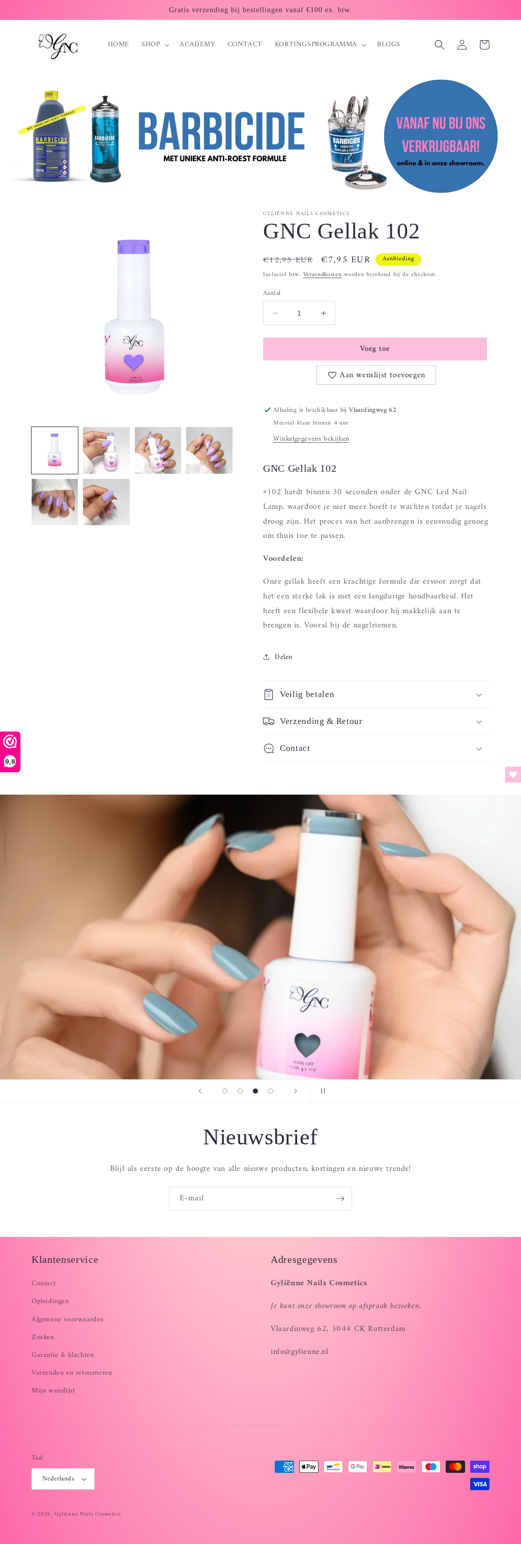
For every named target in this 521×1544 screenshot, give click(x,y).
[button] (154, 44)
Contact (43, 1283)
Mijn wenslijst (53, 1390)
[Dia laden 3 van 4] (255, 1091)
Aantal (271, 293)
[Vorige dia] (200, 1091)
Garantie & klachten (63, 1355)
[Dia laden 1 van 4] (225, 1091)
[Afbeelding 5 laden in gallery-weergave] (55, 502)
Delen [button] (284, 657)
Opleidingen (50, 1301)
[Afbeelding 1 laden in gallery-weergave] (55, 450)
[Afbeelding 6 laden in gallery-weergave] (106, 502)
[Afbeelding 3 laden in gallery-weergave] (158, 450)
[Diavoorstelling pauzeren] (321, 1091)
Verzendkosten (322, 274)
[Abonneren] (340, 1198)
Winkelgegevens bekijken (311, 439)
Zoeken (43, 1337)
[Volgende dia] (295, 1091)
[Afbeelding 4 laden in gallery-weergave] (209, 450)
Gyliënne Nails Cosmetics (87, 1514)
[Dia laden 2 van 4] (240, 1091)
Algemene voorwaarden (68, 1319)
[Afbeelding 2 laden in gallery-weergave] (106, 450)
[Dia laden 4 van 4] (270, 1091)
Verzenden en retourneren (72, 1373)
